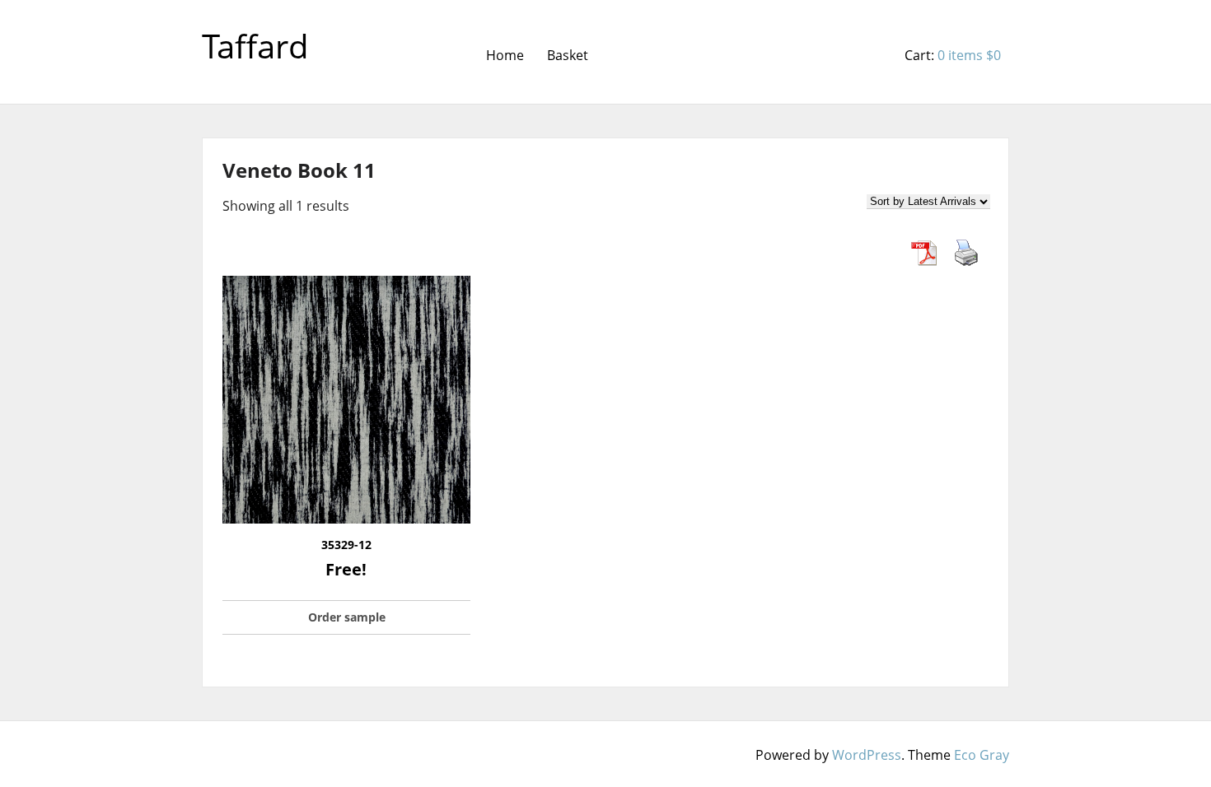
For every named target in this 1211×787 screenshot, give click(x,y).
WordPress (866, 755)
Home (505, 55)
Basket (567, 55)
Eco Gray (981, 755)
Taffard (255, 45)
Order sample (347, 617)
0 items (969, 55)
